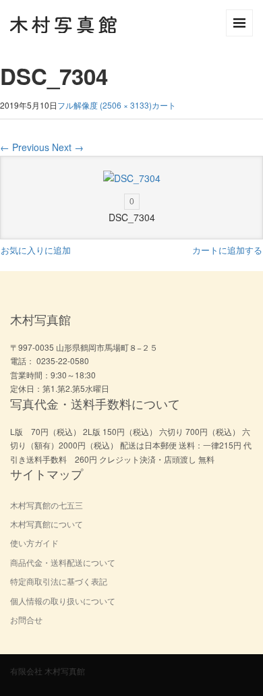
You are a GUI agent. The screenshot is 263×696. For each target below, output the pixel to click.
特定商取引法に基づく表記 (58, 581)
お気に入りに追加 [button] (36, 249)
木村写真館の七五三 (46, 505)
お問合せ (26, 619)
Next (68, 147)
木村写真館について (46, 523)
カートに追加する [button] (227, 249)
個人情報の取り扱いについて (62, 600)
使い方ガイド (34, 542)
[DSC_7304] (132, 178)
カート (164, 105)
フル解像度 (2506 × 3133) (104, 105)
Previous (24, 147)
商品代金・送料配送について (62, 562)
